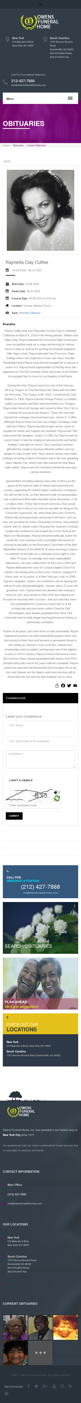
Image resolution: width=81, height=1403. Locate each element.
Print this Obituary (29, 312)
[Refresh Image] (57, 799)
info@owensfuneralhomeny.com (28, 85)
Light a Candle (21, 780)
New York (29, 1044)
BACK (7, 161)
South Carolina (33, 1053)
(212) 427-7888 (40, 886)
